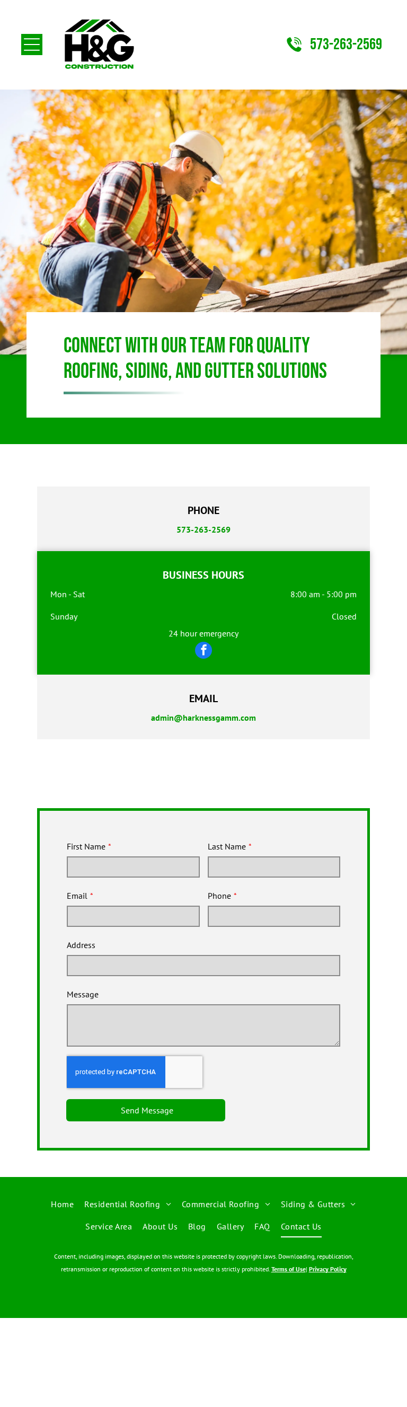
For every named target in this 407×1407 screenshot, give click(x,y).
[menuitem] (62, 1204)
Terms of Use (288, 1269)
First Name (86, 846)
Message (83, 994)
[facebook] (203, 651)
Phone (219, 895)
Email (77, 895)
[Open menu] (31, 44)
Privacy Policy (328, 1269)
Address (81, 945)
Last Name (227, 846)
